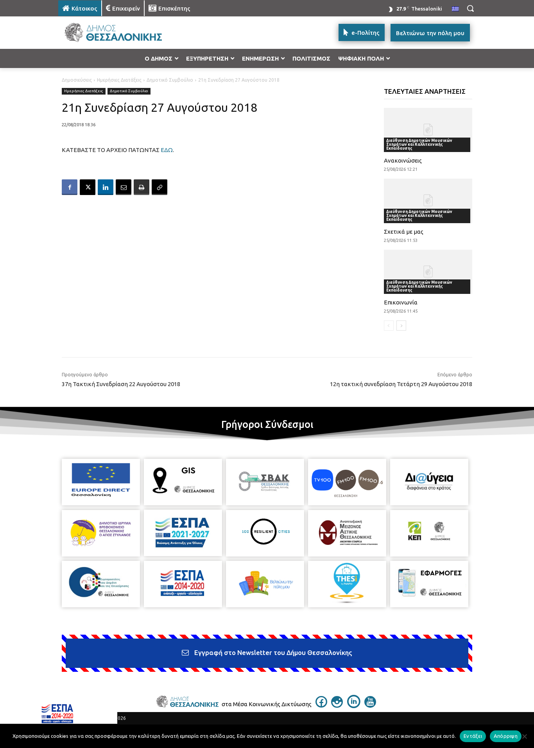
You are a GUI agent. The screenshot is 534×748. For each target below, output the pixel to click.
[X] (87, 187)
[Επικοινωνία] (428, 272)
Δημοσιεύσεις (77, 79)
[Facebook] (69, 187)
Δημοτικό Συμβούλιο (170, 79)
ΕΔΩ (167, 150)
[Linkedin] (105, 187)
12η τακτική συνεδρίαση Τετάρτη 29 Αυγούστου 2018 (401, 384)
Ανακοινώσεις (403, 160)
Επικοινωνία (401, 302)
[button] (470, 8)
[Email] (123, 187)
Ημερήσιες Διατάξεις (119, 79)
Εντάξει (473, 736)
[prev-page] (389, 325)
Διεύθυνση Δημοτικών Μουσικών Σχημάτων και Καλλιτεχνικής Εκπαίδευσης (419, 144)
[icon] (321, 705)
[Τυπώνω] (141, 187)
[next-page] (401, 325)
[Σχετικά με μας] (428, 201)
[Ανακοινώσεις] (428, 130)
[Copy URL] (159, 187)
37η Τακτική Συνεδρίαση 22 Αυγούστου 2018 (121, 384)
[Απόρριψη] (524, 736)
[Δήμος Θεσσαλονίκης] (120, 32)
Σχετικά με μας (403, 231)
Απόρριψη (506, 736)
